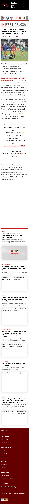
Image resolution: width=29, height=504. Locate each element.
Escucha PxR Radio (5, 475)
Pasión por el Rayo (14, 5)
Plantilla (3, 450)
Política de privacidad (14, 497)
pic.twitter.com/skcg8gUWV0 (14, 146)
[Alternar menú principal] (25, 4)
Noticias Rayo (4, 439)
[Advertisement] (14, 206)
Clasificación (4, 453)
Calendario (4, 456)
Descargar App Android (7, 478)
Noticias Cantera (5, 442)
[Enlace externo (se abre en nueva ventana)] (14, 24)
